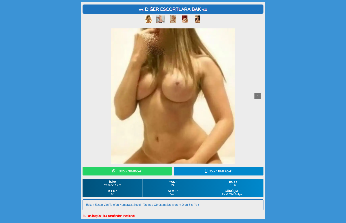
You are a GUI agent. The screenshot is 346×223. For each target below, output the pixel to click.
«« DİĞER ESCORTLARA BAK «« (173, 9)
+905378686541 (129, 171)
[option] (148, 19)
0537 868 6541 (220, 171)
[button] (257, 96)
